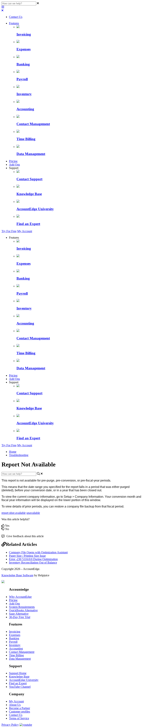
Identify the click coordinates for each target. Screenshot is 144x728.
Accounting (16, 648)
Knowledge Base (19, 676)
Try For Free (9, 231)
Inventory (14, 645)
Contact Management (21, 651)
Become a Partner (19, 708)
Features (14, 23)
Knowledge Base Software (17, 575)
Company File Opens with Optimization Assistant (38, 552)
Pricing (13, 161)
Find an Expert (18, 683)
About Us (15, 704)
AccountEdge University (23, 680)
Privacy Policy (10, 724)
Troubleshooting (18, 455)
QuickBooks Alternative (23, 610)
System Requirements (22, 607)
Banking (14, 638)
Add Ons (14, 164)
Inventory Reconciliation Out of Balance (33, 562)
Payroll (13, 641)
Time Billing (16, 655)
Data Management (20, 658)
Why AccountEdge (20, 596)
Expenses (14, 635)
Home (12, 451)
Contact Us (15, 16)
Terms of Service (19, 718)
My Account (24, 231)
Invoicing (14, 631)
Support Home (17, 673)
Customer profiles (19, 711)
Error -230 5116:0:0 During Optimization (33, 559)
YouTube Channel (20, 686)
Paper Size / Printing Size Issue (27, 555)
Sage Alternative (18, 613)
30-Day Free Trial (19, 617)
